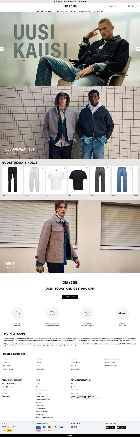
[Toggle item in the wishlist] (21, 168)
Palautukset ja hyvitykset (43, 399)
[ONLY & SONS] (70, 7)
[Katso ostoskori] (137, 6)
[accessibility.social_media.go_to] (72, 427)
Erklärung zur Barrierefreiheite (44, 417)
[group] (12, 182)
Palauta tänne (40, 396)
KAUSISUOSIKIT (75, 362)
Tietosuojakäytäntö (41, 411)
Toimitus (38, 393)
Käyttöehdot (39, 405)
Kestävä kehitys (6, 396)
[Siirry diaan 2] (70, 82)
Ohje (38, 380)
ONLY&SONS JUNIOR (111, 366)
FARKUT (39, 359)
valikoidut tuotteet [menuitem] (84, 11)
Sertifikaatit (5, 393)
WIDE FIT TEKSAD (110, 362)
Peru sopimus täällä (41, 390)
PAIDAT (39, 362)
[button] (12, 180)
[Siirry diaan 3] (72, 82)
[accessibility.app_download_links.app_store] (122, 428)
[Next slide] (138, 49)
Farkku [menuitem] (72, 11)
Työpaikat (73, 387)
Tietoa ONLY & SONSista (12, 380)
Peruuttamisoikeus (41, 408)
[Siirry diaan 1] (68, 82)
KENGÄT (73, 366)
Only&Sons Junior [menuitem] (61, 11)
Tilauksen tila (40, 387)
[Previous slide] (2, 49)
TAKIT (38, 366)
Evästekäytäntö (40, 414)
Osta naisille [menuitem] (98, 11)
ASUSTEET (74, 359)
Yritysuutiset (74, 390)
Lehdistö (4, 390)
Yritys (72, 384)
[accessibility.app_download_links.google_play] (111, 428)
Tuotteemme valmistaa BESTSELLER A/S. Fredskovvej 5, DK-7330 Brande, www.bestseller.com (86, 397)
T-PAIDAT (5, 359)
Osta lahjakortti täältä (8, 387)
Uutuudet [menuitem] (40, 11)
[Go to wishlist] (133, 7)
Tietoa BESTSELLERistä (80, 380)
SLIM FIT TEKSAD (8, 369)
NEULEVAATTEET (76, 369)
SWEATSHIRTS (41, 369)
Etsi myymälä (74, 393)
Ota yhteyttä (39, 402)
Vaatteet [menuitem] (49, 11)
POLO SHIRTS (7, 366)
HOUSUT (5, 362)
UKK (37, 384)
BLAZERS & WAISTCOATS (112, 359)
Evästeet (70, 435)
